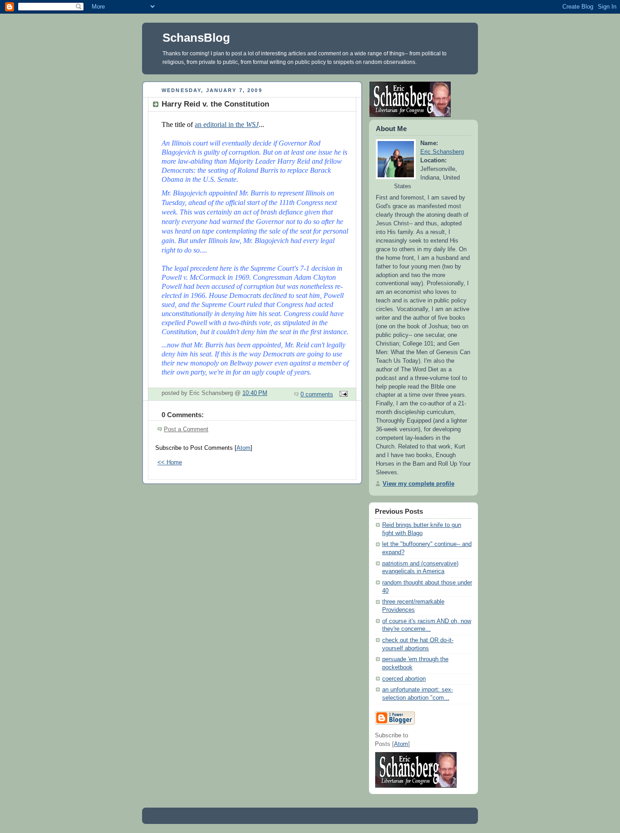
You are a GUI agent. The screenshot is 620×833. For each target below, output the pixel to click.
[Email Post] (342, 394)
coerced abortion (404, 679)
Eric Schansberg (442, 152)
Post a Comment (186, 429)
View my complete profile (418, 484)
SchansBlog (196, 37)
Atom (243, 448)
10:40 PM (254, 393)
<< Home (169, 462)
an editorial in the (227, 124)
